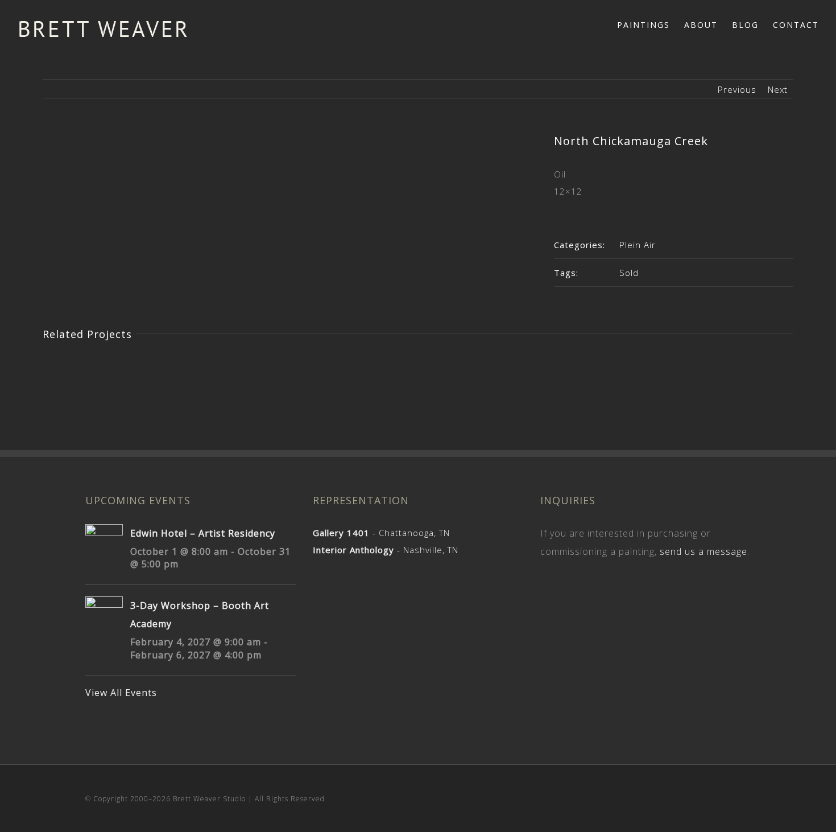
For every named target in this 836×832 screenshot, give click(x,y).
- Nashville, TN (385, 549)
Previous (737, 89)
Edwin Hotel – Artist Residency (202, 533)
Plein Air (637, 244)
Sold (629, 272)
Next (778, 89)
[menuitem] (650, 24)
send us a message (703, 551)
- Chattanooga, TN (381, 532)
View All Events (121, 692)
